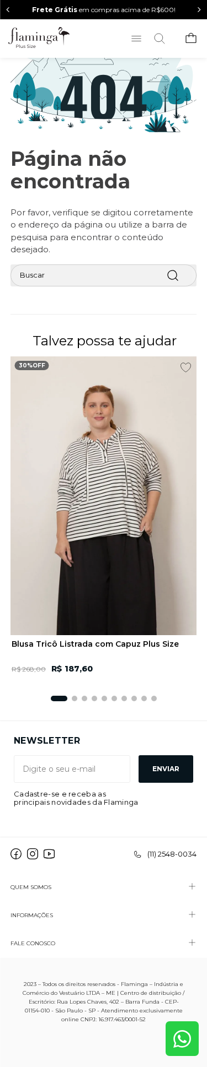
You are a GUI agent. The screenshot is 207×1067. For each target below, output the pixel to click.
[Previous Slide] (8, 9)
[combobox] (103, 275)
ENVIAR (165, 769)
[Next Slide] (199, 9)
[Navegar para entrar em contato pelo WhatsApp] (182, 1038)
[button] (59, 698)
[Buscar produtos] (172, 275)
